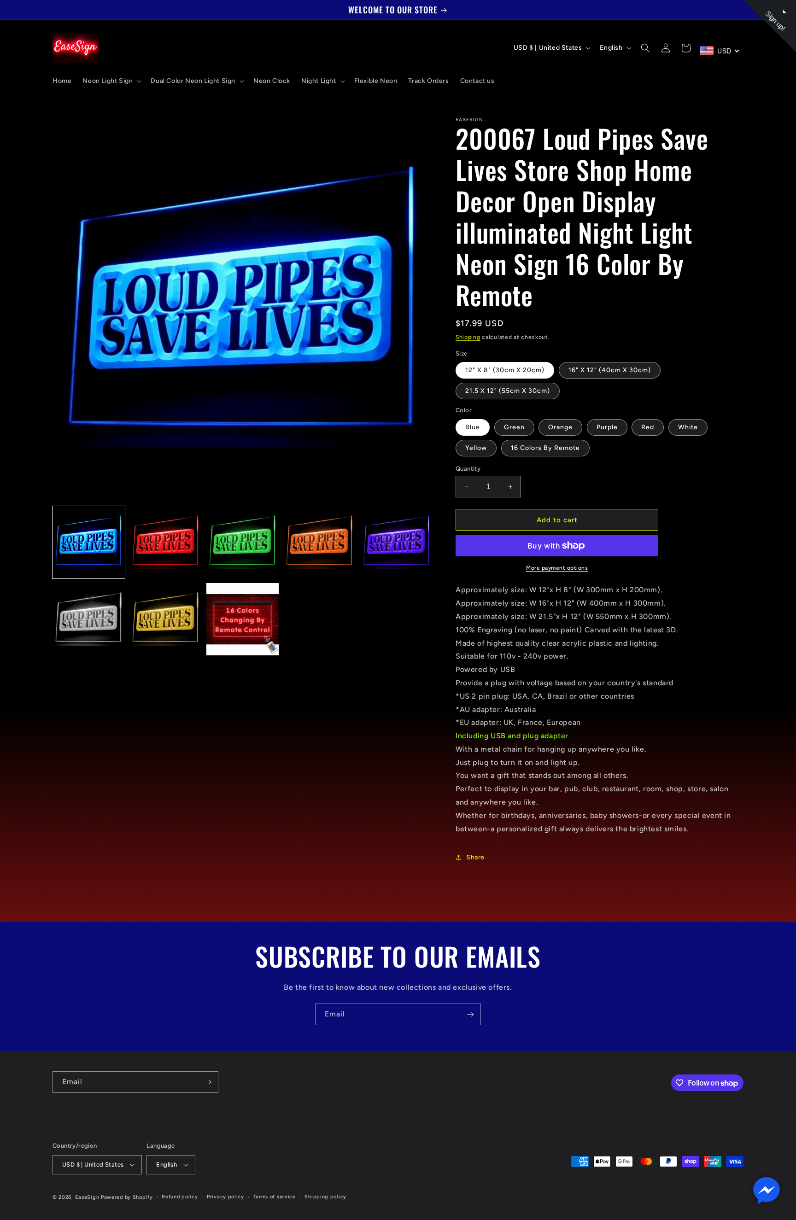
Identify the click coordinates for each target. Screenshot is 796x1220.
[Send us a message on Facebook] (766, 1190)
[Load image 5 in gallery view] (396, 542)
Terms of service (274, 1197)
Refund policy (180, 1197)
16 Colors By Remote (545, 448)
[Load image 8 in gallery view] (242, 619)
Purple (607, 427)
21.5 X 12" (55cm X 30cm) (507, 391)
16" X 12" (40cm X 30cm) (609, 370)
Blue (472, 427)
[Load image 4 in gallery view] (319, 542)
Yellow (476, 448)
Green (514, 427)
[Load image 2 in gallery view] (165, 542)
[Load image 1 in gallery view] (89, 542)
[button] (111, 81)
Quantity (468, 468)
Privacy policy (225, 1197)
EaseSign (87, 1197)
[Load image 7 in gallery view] (165, 619)
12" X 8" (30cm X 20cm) (504, 370)
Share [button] (475, 857)
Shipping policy (325, 1197)
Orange (560, 427)
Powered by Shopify (127, 1197)
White (688, 427)
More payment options (557, 568)
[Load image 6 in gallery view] (89, 619)
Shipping (468, 337)
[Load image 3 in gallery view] (242, 542)
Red (647, 427)
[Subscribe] (470, 1014)
